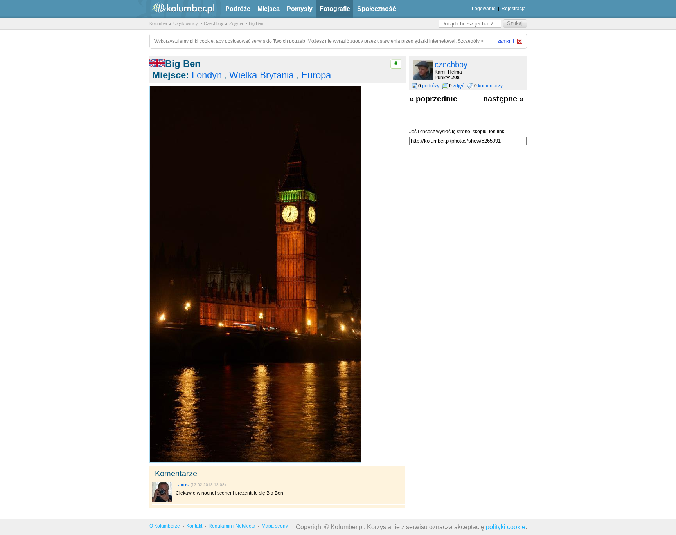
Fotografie (335, 8)
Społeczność (376, 8)
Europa (316, 75)
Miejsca (268, 8)
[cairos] (162, 500)
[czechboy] (423, 78)
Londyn (207, 75)
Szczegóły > (471, 41)
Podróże (237, 8)
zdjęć (458, 86)
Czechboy (213, 23)
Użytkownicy (185, 23)
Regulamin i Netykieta (232, 526)
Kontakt (194, 526)
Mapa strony (275, 526)
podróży (430, 86)
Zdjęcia (236, 23)
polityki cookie (505, 527)
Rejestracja (514, 8)
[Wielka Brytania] (157, 63)
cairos (182, 485)
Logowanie (484, 8)
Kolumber (158, 23)
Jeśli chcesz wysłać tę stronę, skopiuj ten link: (457, 131)
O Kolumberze (164, 526)
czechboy (451, 64)
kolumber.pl (177, 9)
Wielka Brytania (261, 75)
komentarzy (490, 86)
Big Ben (256, 23)
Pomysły (300, 8)
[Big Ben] (255, 461)
